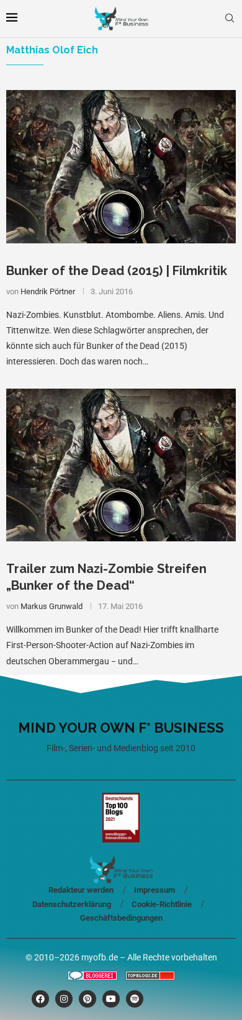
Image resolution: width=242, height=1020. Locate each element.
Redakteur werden (81, 890)
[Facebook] (40, 999)
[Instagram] (64, 999)
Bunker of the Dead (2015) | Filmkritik (116, 270)
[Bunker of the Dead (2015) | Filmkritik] (121, 166)
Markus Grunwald (51, 606)
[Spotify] (134, 999)
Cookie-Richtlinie (162, 904)
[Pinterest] (87, 999)
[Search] (229, 19)
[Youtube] (111, 999)
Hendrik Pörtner (47, 291)
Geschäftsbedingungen (121, 918)
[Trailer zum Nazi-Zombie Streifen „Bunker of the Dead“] (121, 465)
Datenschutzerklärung (71, 904)
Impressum (154, 890)
